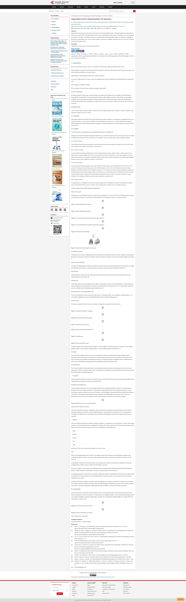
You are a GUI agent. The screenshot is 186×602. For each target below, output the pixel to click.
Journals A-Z (75, 585)
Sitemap (74, 591)
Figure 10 (86, 277)
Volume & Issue (105, 593)
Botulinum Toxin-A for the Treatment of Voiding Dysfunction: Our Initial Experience (59, 61)
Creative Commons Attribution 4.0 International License (104, 577)
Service (104, 583)
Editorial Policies (91, 587)
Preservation (126, 589)
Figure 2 (99, 146)
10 (100, 381)
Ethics (88, 585)
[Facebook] (56, 209)
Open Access (126, 585)
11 (123, 457)
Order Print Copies (106, 587)
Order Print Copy (55, 84)
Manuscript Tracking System (108, 585)
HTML (91, 28)
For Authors (90, 589)
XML (95, 28)
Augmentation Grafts (84, 46)
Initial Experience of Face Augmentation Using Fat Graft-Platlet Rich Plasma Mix (58, 56)
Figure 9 (80, 277)
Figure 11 (101, 288)
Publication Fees (56, 30)
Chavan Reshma (89, 22)
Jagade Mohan (81, 22)
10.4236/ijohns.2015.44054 (80, 28)
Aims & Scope (55, 18)
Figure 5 (111, 176)
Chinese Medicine (56, 169)
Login (132, 2)
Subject (74, 587)
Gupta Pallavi (77, 24)
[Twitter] (52, 209)
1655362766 (56, 223)
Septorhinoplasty (75, 46)
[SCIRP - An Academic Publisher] (59, 2)
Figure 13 (118, 348)
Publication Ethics (127, 587)
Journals (70, 7)
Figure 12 (114, 297)
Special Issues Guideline (57, 76)
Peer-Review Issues (91, 591)
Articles (62, 7)
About (93, 7)
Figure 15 (73, 459)
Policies (125, 583)
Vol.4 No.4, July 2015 (107, 15)
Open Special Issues (56, 70)
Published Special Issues (57, 73)
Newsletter (53, 81)
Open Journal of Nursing (57, 116)
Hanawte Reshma (105, 22)
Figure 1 (93, 146)
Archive (54, 24)
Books (79, 7)
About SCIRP (91, 583)
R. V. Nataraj (74, 22)
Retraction (125, 591)
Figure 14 (127, 457)
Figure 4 (100, 159)
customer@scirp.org (57, 217)
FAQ (52, 89)
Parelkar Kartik (96, 22)
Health (53, 99)
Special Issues (90, 595)
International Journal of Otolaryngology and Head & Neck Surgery (86, 15)
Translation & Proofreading (108, 589)
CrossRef (96, 528)
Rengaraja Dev (127, 22)
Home (54, 7)
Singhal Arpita (113, 22)
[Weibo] (65, 209)
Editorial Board (55, 27)
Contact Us (53, 86)
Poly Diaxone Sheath (94, 46)
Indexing (54, 33)
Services (101, 7)
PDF (88, 28)
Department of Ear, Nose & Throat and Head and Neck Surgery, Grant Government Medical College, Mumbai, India (97, 26)
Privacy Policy (126, 593)
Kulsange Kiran (119, 22)
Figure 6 (124, 197)
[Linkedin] (60, 209)
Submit (110, 7)
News (86, 7)
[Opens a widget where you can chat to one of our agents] (181, 599)
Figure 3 (94, 159)
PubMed (101, 528)
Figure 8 (123, 268)
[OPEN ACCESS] (117, 2)
